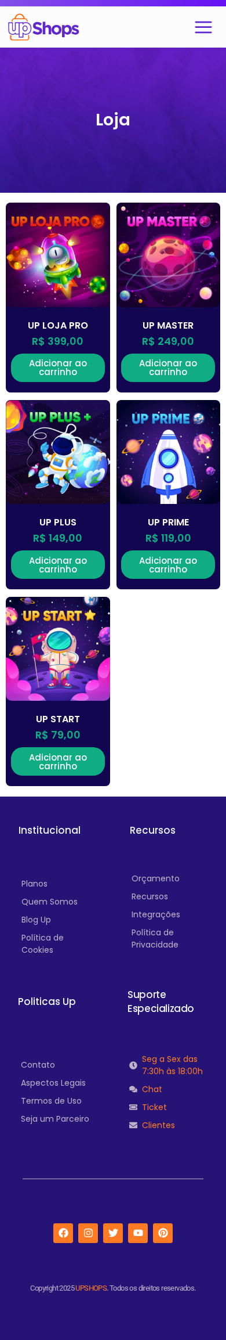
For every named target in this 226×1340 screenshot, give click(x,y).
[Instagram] (88, 1233)
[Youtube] (138, 1233)
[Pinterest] (163, 1233)
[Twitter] (113, 1233)
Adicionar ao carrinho (58, 367)
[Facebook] (63, 1233)
